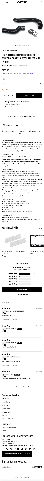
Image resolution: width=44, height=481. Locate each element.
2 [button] (19, 386)
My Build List (12, 125)
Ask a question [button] (22, 295)
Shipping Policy (6, 412)
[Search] (7, 2)
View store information (11, 107)
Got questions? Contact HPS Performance (22, 116)
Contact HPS (5, 398)
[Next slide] (40, 244)
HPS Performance (24, 478)
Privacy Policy (6, 402)
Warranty (4, 415)
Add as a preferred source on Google (17, 454)
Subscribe (37, 467)
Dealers (4, 430)
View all (40, 228)
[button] (6, 66)
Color (3, 79)
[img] (6, 308)
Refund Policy (6, 408)
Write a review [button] (22, 289)
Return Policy (5, 405)
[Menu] (2, 2)
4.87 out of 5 (27, 267)
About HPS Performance (9, 427)
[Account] (36, 2)
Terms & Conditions (7, 419)
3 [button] (23, 386)
